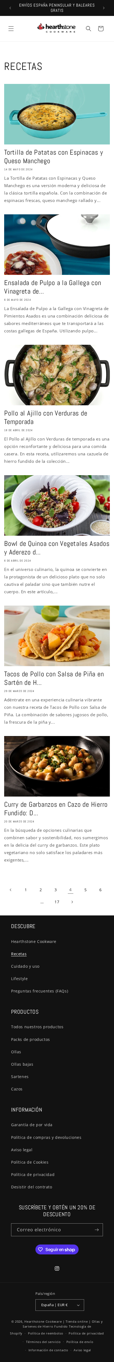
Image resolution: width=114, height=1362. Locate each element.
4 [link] (70, 889)
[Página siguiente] (72, 902)
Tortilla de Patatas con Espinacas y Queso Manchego (53, 156)
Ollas (16, 1051)
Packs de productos (30, 1039)
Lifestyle (19, 978)
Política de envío (80, 1342)
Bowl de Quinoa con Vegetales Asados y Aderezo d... (56, 547)
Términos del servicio (43, 1342)
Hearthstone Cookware (33, 941)
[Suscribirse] (96, 1229)
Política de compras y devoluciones (46, 1137)
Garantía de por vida (32, 1124)
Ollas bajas (22, 1064)
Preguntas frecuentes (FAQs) (39, 991)
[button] (11, 29)
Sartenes (20, 1076)
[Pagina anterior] (11, 890)
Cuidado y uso (25, 966)
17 (57, 901)
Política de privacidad (33, 1174)
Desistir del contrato (31, 1186)
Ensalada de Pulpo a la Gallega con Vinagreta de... (52, 287)
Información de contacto (48, 1350)
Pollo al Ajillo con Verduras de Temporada (45, 417)
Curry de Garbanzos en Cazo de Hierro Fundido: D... (56, 808)
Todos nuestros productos (37, 1026)
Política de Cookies (29, 1162)
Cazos (17, 1089)
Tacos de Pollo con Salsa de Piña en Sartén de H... (54, 678)
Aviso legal (22, 1149)
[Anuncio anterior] (10, 8)
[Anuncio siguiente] (104, 8)
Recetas (19, 953)
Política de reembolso (45, 1333)
